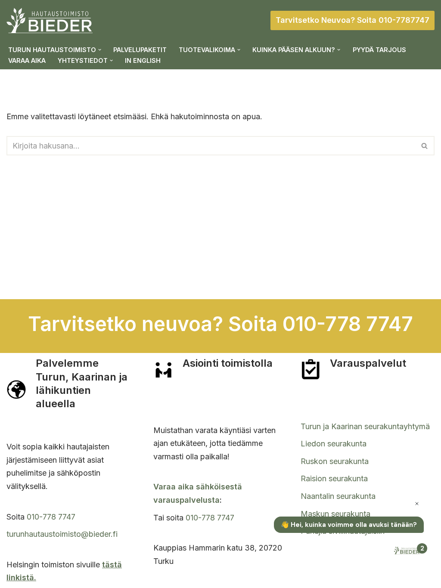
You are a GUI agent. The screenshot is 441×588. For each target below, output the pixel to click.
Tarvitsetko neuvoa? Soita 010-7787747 (352, 20)
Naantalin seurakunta (338, 496)
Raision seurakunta (334, 478)
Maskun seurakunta (335, 513)
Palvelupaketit (140, 49)
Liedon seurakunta (333, 443)
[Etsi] (425, 145)
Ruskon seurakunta (335, 461)
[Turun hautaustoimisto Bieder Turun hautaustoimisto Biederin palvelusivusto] (49, 20)
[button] (99, 49)
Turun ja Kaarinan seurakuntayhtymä (365, 426)
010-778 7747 (51, 516)
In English (143, 60)
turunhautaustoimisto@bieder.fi (62, 533)
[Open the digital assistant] (408, 551)
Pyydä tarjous (379, 49)
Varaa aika (27, 60)
